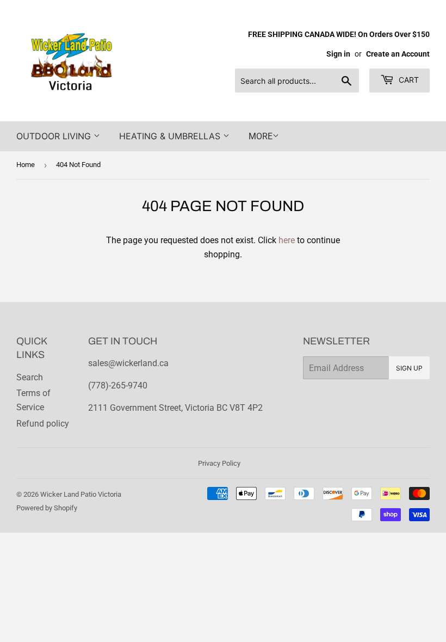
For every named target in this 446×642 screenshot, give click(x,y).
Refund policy (42, 423)
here (286, 240)
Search (29, 377)
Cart (408, 79)
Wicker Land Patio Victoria (80, 494)
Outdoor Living (55, 136)
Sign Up (409, 368)
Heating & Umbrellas (171, 136)
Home (25, 164)
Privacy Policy (219, 463)
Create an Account (398, 54)
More (260, 136)
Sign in (338, 54)
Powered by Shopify (46, 508)
